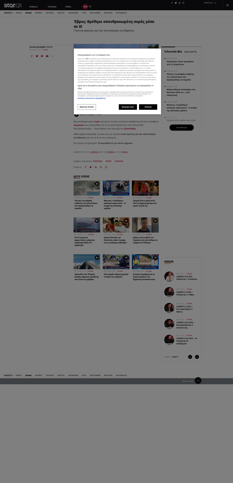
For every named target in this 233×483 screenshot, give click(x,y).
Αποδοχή (148, 107)
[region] (117, 81)
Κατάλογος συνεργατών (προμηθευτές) (91, 98)
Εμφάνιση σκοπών (87, 107)
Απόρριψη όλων (128, 107)
